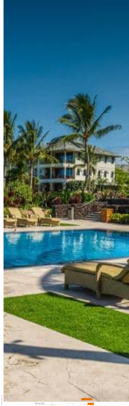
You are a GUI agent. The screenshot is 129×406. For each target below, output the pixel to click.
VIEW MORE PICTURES (87, 399)
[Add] (86, 403)
